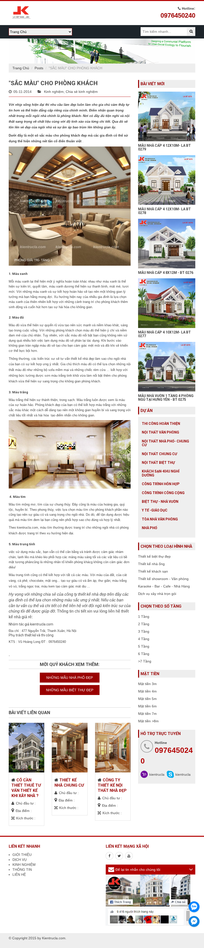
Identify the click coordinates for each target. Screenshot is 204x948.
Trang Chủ (20, 68)
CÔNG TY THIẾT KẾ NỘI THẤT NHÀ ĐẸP (112, 785)
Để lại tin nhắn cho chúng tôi (137, 870)
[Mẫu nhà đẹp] (129, 856)
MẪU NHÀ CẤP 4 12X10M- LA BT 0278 (164, 211)
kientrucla (156, 774)
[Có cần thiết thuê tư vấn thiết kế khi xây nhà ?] (26, 747)
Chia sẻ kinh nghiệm (82, 92)
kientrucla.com (27, 527)
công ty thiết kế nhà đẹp (85, 594)
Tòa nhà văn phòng (160, 519)
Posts (39, 68)
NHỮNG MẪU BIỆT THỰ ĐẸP (69, 690)
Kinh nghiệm (54, 92)
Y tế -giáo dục (154, 510)
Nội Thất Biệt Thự (158, 463)
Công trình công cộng (163, 493)
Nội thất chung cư (159, 454)
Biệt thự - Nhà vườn (160, 502)
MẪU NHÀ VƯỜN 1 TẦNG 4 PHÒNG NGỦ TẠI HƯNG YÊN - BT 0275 (166, 397)
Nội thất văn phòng (160, 432)
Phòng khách (44, 405)
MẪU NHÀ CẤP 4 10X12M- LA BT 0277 (164, 334)
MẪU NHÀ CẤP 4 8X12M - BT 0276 (165, 273)
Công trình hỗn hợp (161, 484)
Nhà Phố (149, 528)
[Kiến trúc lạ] (109, 856)
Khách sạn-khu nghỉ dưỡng (160, 473)
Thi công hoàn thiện (161, 424)
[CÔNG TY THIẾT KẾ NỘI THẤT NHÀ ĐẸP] (113, 747)
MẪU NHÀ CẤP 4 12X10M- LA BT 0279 (164, 147)
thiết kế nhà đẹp (82, 359)
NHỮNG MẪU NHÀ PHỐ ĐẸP (69, 678)
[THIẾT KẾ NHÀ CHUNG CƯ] (69, 747)
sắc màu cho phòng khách (59, 135)
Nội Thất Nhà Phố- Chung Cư (165, 443)
